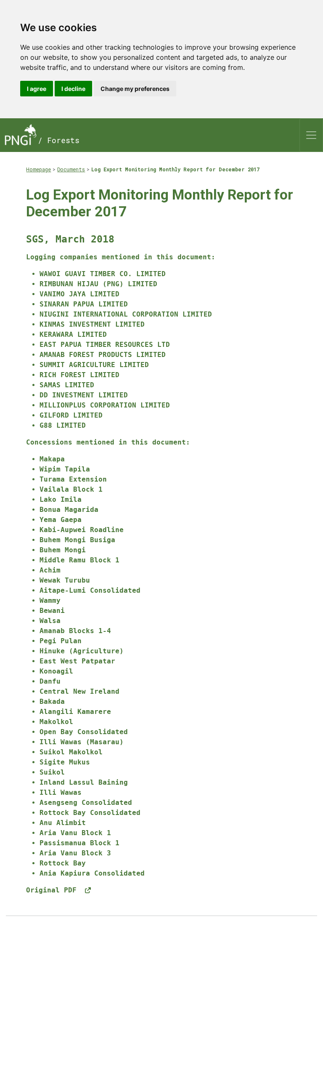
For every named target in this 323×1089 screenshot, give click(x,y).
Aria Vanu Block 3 (75, 853)
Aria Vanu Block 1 (75, 833)
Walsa (50, 621)
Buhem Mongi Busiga (77, 540)
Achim (50, 570)
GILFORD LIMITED (71, 415)
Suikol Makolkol (71, 752)
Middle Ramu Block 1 (79, 560)
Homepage (38, 169)
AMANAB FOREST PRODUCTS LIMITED (103, 355)
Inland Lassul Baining (84, 782)
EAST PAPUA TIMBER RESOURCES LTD (105, 345)
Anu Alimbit (63, 823)
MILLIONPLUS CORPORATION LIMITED (105, 405)
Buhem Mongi (63, 550)
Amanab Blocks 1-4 (75, 631)
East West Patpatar (77, 661)
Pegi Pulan (61, 641)
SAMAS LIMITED (67, 385)
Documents (71, 169)
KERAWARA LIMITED (73, 334)
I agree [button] (36, 88)
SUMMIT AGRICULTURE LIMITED (94, 365)
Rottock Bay (63, 863)
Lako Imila (61, 499)
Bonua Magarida (69, 510)
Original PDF (53, 890)
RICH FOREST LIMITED (79, 375)
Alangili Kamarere (75, 712)
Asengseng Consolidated (86, 803)
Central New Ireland (79, 691)
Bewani (52, 611)
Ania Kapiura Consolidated (92, 873)
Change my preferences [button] (135, 88)
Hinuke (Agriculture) (82, 651)
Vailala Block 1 (71, 489)
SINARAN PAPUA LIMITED (84, 304)
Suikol (52, 772)
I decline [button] (73, 88)
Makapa (52, 459)
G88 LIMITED (63, 425)
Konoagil (56, 671)
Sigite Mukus (65, 762)
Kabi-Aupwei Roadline (82, 530)
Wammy (50, 600)
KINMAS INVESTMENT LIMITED (92, 324)
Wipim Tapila (65, 469)
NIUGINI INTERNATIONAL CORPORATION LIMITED (126, 314)
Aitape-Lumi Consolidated (90, 590)
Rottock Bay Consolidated (90, 813)
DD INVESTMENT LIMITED (84, 395)
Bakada (52, 702)
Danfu (50, 681)
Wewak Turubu (65, 580)
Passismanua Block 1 (79, 843)
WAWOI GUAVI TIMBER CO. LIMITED (103, 274)
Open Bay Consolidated (84, 732)
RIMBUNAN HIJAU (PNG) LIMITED (98, 284)
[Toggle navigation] (311, 135)
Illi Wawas (61, 792)
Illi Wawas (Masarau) (82, 742)
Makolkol (56, 722)
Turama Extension (73, 479)
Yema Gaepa (61, 520)
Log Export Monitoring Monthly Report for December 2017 (175, 169)
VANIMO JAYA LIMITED (79, 294)
